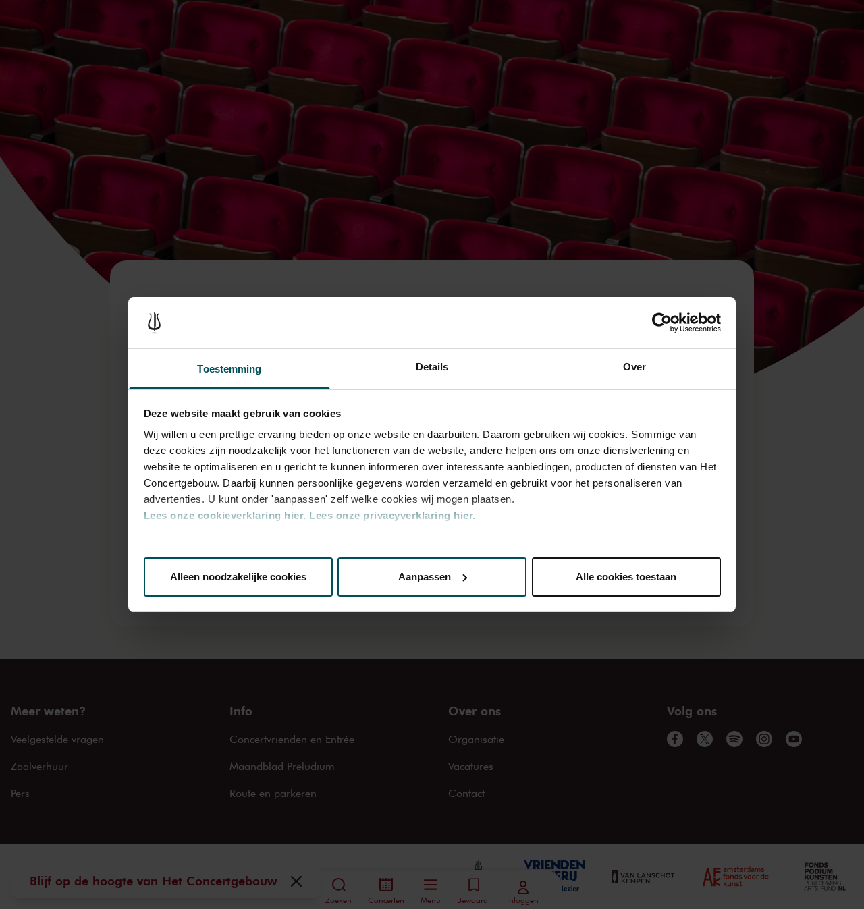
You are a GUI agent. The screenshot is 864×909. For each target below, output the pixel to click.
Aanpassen (424, 576)
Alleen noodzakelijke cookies (238, 576)
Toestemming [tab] (229, 369)
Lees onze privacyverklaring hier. (392, 515)
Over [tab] (634, 367)
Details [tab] (432, 367)
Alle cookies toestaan (626, 576)
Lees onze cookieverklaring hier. (225, 515)
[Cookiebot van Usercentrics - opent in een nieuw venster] (662, 322)
